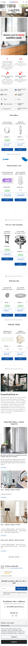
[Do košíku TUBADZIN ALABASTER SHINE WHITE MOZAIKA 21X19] (20, 358)
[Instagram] (16, 615)
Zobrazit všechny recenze (16, 568)
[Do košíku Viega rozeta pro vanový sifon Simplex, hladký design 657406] (7, 149)
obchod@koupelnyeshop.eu (15, 607)
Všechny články (14, 557)
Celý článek (3, 467)
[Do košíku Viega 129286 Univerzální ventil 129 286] (20, 264)
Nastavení (14, 637)
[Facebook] (13, 615)
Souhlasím (14, 642)
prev (1, 136)
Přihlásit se (21, 588)
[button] (1, 10)
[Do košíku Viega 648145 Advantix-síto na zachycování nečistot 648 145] (20, 315)
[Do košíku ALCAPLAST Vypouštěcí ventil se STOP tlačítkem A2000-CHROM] (20, 149)
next (27, 136)
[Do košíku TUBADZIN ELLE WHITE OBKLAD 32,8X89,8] (7, 358)
